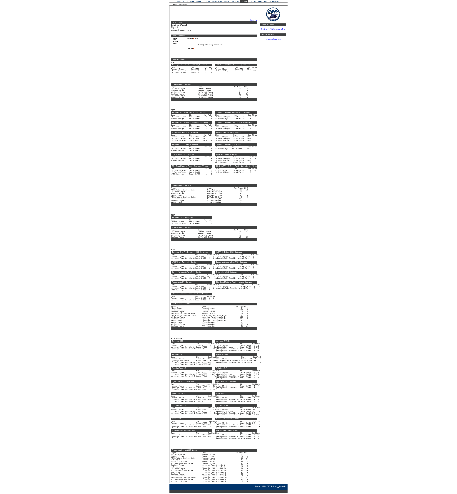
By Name (174, 4)
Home (172, 1)
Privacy (284, 488)
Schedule (190, 1)
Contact (253, 1)
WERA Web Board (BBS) (272, 1)
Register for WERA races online (273, 29)
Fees (260, 1)
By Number (183, 4)
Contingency (217, 1)
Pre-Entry (235, 1)
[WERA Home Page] (273, 21)
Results (199, 1)
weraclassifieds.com (273, 39)
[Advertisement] (273, 79)
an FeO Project (278, 488)
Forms (226, 1)
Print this (253, 20)
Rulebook (180, 1)
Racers (244, 1)
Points (207, 1)
